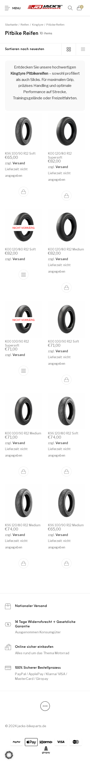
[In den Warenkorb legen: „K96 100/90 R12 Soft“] (23, 192)
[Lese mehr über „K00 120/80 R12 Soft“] (23, 275)
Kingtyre (37, 24)
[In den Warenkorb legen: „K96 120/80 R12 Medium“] (23, 564)
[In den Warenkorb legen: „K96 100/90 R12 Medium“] (67, 564)
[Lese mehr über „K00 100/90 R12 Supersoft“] (23, 371)
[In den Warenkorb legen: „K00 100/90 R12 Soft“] (67, 380)
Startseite (11, 24)
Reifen (24, 24)
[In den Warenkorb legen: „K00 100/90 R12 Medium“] (23, 471)
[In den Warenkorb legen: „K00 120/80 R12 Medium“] (67, 288)
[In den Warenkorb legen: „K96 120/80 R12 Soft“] (67, 471)
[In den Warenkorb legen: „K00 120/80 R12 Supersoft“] (67, 196)
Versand (18, 163)
